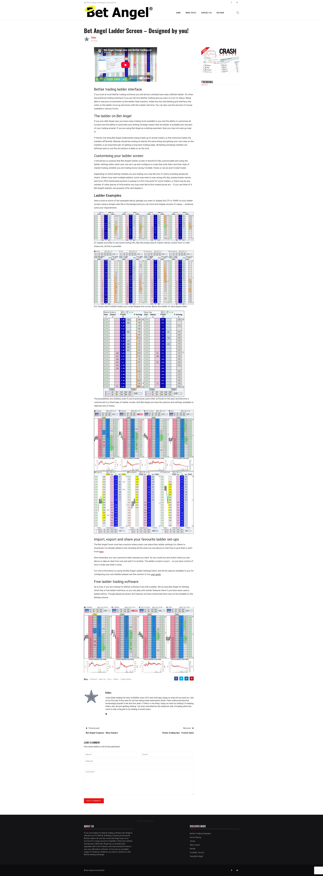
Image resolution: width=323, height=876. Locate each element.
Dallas (93, 37)
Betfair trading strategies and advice (100, 2)
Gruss (109, 679)
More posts (191, 12)
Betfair (192, 849)
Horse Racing (195, 837)
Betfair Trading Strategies (200, 833)
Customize (93, 679)
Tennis (192, 841)
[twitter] (181, 678)
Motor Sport (195, 845)
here (101, 551)
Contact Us (206, 12)
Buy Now (220, 12)
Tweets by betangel (145, 821)
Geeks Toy (102, 679)
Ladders (115, 679)
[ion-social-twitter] (237, 2)
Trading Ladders (125, 679)
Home (178, 12)
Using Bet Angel (196, 856)
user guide (156, 574)
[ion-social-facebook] (231, 2)
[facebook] (176, 678)
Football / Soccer (197, 852)
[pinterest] (191, 678)
